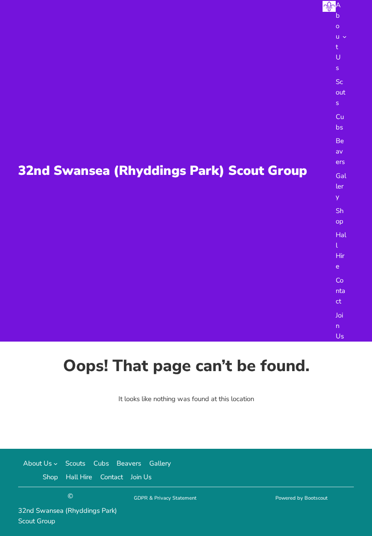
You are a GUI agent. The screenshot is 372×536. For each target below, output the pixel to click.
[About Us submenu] (345, 37)
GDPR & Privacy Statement (165, 498)
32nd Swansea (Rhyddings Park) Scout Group (162, 170)
